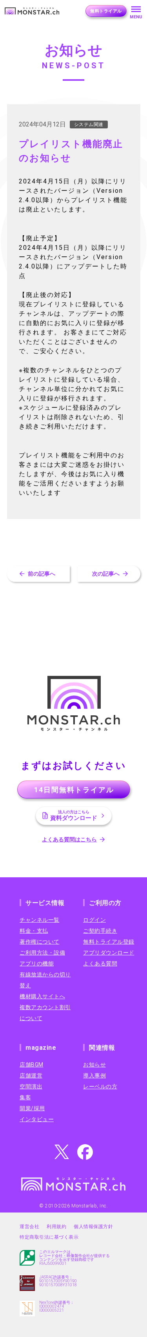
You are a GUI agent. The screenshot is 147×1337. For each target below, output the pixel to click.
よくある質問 (100, 963)
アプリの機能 (37, 963)
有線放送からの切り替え (45, 980)
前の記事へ (41, 574)
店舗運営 (31, 1075)
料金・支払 (34, 931)
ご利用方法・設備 (42, 952)
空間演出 (31, 1086)
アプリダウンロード (108, 952)
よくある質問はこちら (69, 839)
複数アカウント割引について (45, 1012)
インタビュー (37, 1119)
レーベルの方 (100, 1086)
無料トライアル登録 (108, 942)
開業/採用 (32, 1108)
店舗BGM (32, 1064)
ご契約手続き (100, 931)
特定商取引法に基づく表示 (49, 1237)
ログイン (94, 920)
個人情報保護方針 (93, 1226)
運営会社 (29, 1226)
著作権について (40, 942)
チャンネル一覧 (40, 920)
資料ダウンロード (73, 815)
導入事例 (94, 1075)
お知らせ (94, 1064)
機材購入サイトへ (42, 996)
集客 (25, 1097)
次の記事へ (106, 574)
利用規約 (56, 1226)
